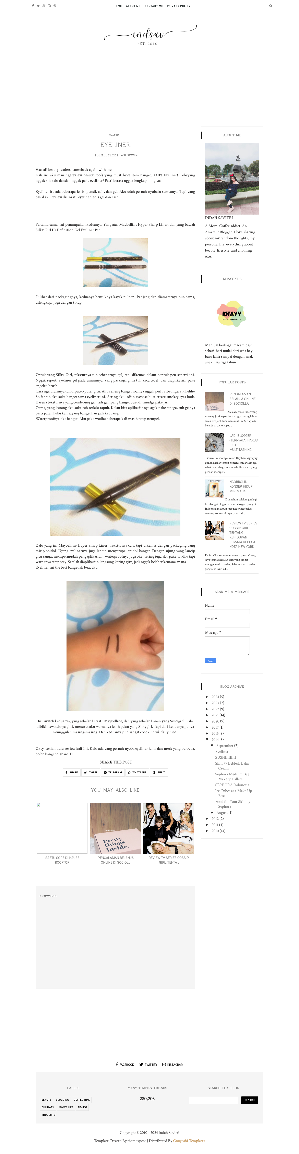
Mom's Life (66, 1107)
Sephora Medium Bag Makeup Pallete (232, 777)
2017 (215, 727)
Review (82, 1107)
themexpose (137, 1140)
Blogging (62, 1099)
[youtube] (43, 6)
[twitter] (38, 6)
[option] (62, 835)
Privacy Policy (179, 6)
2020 (216, 721)
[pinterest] (54, 6)
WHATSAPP (139, 772)
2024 (216, 697)
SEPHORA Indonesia (232, 785)
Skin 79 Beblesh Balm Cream (232, 766)
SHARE (73, 772)
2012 (215, 818)
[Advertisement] (149, 86)
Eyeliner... (223, 751)
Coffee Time (82, 1099)
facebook (127, 1064)
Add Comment (130, 155)
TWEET (92, 772)
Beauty (46, 1099)
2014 (215, 739)
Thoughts (48, 1115)
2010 (216, 831)
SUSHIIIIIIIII (225, 757)
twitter (151, 1064)
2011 (215, 824)
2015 (215, 733)
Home (118, 6)
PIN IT (161, 772)
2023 (216, 703)
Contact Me (153, 6)
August (222, 812)
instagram (175, 1064)
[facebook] (33, 6)
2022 (216, 709)
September (225, 745)
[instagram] (49, 6)
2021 (215, 715)
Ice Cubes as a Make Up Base (233, 793)
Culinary (47, 1107)
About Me (133, 6)
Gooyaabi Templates (189, 1140)
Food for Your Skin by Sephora (232, 804)
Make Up (114, 135)
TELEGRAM (115, 772)
